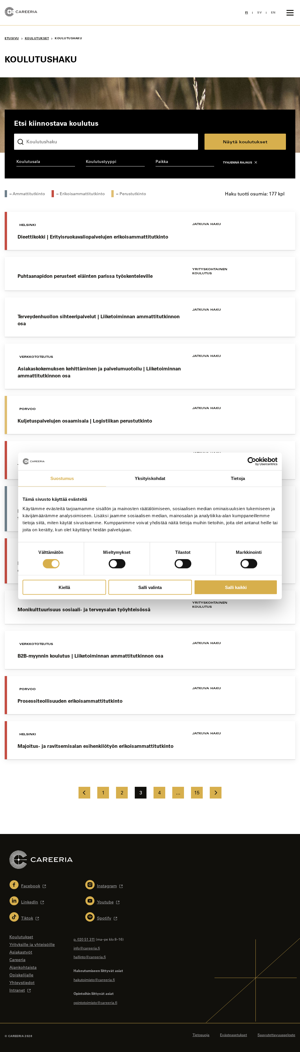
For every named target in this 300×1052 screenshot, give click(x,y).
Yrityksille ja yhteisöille (32, 944)
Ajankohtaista (23, 967)
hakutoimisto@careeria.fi (94, 979)
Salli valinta (150, 587)
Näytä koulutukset (245, 141)
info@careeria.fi (87, 948)
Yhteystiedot (22, 982)
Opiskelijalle (21, 975)
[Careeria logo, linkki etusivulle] (21, 12)
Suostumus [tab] (62, 478)
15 (197, 793)
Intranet (17, 990)
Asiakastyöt (20, 952)
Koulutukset (37, 38)
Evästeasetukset (233, 1034)
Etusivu (12, 38)
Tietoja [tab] (238, 478)
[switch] (117, 563)
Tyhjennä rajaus (237, 162)
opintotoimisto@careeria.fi (95, 1002)
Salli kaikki (236, 587)
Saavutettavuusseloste (276, 1034)
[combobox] (45, 162)
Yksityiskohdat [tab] (150, 478)
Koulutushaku (28, 129)
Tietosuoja (200, 1034)
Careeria (17, 959)
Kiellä (64, 587)
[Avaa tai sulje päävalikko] (290, 12)
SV (259, 12)
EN (273, 12)
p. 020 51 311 (84, 939)
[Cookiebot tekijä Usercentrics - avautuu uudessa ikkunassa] (251, 461)
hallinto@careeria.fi (90, 956)
